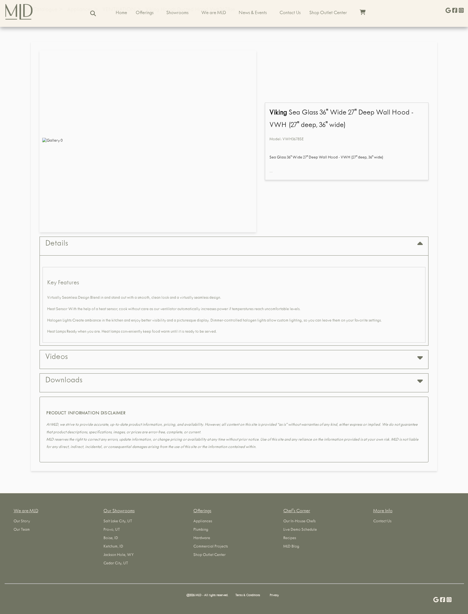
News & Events (253, 13)
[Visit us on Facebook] (454, 11)
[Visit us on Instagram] (461, 11)
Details (56, 244)
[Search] (93, 13)
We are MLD (213, 13)
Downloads (63, 381)
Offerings (145, 13)
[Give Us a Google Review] (448, 11)
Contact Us (290, 13)
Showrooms (177, 13)
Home (121, 13)
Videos (56, 357)
